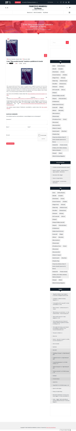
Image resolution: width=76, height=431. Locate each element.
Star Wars (64, 131)
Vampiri (17, 59)
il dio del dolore (62, 98)
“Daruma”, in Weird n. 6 (57, 333)
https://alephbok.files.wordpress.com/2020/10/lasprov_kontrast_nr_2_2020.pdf (27, 99)
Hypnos (54, 98)
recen (65, 119)
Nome (7, 127)
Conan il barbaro (57, 75)
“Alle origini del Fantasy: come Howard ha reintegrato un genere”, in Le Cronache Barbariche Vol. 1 (61, 329)
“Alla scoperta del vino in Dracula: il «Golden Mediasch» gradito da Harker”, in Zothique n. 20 (61, 323)
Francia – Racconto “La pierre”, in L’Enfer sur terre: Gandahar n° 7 (61, 340)
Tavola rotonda (64, 145)
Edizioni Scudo (64, 81)
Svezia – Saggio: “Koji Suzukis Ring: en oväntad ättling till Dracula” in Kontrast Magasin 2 (61, 401)
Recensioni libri (56, 125)
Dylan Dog (55, 81)
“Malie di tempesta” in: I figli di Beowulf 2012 (61, 367)
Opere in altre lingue (57, 388)
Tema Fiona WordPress (51, 427)
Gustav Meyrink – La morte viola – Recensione (60, 182)
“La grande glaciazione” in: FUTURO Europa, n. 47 (60, 363)
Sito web (8, 135)
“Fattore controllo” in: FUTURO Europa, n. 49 (61, 372)
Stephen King (56, 134)
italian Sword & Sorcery (58, 104)
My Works (45, 12)
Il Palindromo (56, 101)
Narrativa (13, 59)
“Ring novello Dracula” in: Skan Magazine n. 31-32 (59, 317)
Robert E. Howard (57, 128)
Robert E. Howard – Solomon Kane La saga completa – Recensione (60, 171)
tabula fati (55, 145)
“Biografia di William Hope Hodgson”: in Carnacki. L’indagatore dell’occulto (60, 295)
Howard (55, 92)
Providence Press (57, 119)
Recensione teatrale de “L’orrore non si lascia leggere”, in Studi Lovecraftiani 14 (61, 395)
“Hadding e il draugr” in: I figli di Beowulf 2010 (61, 354)
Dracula (25, 59)
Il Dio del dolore (56, 379)
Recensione (55, 122)
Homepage (35, 28)
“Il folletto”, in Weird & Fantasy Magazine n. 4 (59, 299)
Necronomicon (56, 113)
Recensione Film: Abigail (58, 175)
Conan (62, 72)
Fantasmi (55, 87)
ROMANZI (55, 376)
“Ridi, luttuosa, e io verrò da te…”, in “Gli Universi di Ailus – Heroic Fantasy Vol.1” (61, 313)
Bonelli (54, 69)
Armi (54, 66)
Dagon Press (56, 78)
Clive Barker (55, 72)
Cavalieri (61, 69)
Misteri (54, 110)
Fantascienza (63, 84)
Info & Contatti (37, 12)
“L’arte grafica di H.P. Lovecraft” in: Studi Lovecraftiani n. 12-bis (61, 304)
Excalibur (55, 84)
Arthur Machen (61, 66)
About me (29, 12)
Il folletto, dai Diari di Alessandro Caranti (61, 167)
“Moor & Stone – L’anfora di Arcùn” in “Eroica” (60, 308)
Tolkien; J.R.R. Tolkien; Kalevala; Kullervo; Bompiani (59, 149)
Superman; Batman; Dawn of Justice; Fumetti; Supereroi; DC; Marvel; (59, 140)
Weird (21, 59)
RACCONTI (55, 350)
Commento (8, 119)
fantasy (61, 87)
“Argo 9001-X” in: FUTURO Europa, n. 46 (61, 385)
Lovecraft (55, 107)
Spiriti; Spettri (56, 131)
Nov (45, 56)
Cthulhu (65, 75)
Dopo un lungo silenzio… (58, 178)
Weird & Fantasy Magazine (59, 156)
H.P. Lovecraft (56, 89)
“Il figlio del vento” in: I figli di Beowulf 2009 (61, 358)
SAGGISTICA (55, 382)
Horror (40, 28)
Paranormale (56, 116)
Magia (61, 107)
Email (29, 127)
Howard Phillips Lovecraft (58, 95)
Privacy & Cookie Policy (57, 391)
